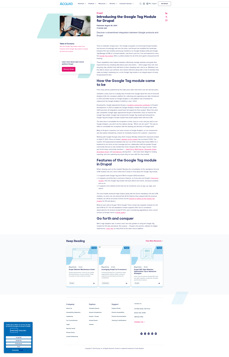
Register (144, 4)
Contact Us (138, 322)
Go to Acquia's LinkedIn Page (152, 333)
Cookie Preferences (72, 336)
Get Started (164, 3)
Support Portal (116, 308)
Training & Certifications (119, 320)
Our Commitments (71, 320)
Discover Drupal (69, 69)
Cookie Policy (14, 330)
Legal (68, 324)
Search (140, 4)
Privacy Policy (22, 330)
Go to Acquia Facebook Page (141, 333)
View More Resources (153, 241)
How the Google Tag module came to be (72, 46)
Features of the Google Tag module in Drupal (74, 49)
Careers (91, 324)
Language (148, 4)
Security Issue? (70, 328)
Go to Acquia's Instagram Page (148, 333)
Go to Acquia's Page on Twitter (145, 333)
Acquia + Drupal (94, 316)
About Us (69, 308)
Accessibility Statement (73, 312)
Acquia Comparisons (95, 312)
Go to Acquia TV (155, 333)
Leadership (69, 316)
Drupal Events (93, 320)
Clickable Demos (94, 308)
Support (154, 3)
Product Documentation (119, 316)
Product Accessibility (118, 312)
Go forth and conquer (66, 51)
